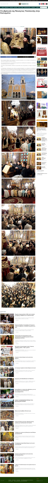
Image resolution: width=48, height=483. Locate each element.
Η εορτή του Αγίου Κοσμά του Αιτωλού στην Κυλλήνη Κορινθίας (24, 454)
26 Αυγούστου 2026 (17, 316)
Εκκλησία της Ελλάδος (4, 26)
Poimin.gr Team (22, 26)
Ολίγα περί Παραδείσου (43, 167)
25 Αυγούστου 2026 (17, 348)
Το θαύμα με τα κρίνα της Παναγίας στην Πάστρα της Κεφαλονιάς (25, 433)
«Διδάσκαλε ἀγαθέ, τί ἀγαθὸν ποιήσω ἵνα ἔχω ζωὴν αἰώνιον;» (44, 149)
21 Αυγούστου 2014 (40, 175)
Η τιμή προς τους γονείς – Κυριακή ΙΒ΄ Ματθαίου (44, 153)
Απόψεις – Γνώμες (24, 0)
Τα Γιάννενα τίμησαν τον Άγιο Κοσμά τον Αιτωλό (25, 367)
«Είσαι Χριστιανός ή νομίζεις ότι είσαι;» (44, 158)
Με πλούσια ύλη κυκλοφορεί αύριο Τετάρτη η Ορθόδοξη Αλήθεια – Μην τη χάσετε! (24, 347)
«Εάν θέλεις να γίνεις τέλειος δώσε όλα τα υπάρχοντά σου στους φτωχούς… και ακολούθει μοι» (41, 129)
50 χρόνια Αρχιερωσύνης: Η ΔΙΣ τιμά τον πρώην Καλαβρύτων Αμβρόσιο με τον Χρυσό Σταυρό (25, 315)
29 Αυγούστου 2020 (44, 151)
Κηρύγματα (20, 0)
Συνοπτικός (17, 0)
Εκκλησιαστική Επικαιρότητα (11, 26)
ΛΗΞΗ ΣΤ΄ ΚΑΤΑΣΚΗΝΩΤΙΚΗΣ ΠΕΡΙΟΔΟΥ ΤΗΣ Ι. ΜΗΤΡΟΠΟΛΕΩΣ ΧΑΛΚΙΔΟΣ (24, 400)
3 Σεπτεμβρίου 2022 (39, 131)
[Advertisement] (24, 20)
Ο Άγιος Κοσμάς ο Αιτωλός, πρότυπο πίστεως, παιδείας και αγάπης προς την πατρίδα (24, 422)
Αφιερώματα (33, 0)
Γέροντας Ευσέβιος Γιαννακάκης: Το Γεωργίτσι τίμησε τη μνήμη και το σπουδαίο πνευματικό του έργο (25, 326)
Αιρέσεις (37, 0)
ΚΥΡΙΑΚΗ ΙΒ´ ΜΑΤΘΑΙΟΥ (40, 170)
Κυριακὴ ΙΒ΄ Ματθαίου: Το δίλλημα (44, 144)
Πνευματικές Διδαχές (29, 0)
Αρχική (11, 0)
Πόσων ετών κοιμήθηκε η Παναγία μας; (23, 410)
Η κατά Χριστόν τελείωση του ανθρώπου (44, 163)
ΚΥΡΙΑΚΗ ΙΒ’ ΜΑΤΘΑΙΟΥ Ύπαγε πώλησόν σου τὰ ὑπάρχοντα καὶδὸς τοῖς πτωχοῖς (44, 139)
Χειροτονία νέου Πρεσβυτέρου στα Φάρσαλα (24, 378)
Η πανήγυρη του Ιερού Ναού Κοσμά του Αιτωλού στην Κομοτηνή (25, 443)
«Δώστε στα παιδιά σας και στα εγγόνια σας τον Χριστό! (25, 465)
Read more (17, 320)
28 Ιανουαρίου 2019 (17, 26)
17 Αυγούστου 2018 (44, 168)
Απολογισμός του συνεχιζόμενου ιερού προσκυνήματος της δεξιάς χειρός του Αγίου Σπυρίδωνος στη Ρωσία (24, 337)
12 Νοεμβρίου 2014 (40, 171)
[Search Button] (46, 7)
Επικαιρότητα (13, 0)
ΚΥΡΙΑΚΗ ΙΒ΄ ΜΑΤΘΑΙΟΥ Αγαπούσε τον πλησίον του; (42, 174)
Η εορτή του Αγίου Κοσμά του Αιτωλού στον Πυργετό (24, 358)
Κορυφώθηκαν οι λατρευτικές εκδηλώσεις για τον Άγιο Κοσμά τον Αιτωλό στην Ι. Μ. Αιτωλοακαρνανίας (25, 390)
